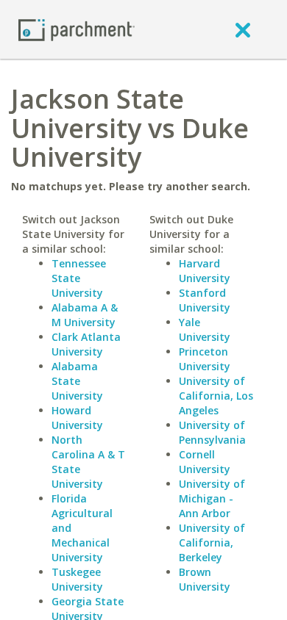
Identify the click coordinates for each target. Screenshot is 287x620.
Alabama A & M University (85, 314)
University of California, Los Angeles (216, 395)
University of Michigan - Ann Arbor (212, 498)
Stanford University (204, 300)
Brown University (204, 579)
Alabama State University (77, 381)
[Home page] (76, 29)
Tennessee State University (79, 278)
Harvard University (204, 270)
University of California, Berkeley (212, 542)
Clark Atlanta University (86, 344)
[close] (243, 29)
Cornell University (204, 461)
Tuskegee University (77, 579)
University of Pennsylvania (212, 432)
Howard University (77, 417)
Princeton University (204, 359)
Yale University (204, 329)
